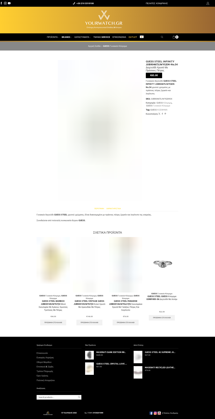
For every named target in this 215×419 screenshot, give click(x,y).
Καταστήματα (82, 37)
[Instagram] (5, 3)
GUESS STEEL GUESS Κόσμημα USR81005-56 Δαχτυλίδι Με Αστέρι (161, 297)
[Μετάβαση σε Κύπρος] (141, 37)
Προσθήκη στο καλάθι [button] (53, 322)
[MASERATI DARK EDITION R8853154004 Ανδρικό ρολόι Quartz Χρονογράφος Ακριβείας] (89, 355)
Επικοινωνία (119, 37)
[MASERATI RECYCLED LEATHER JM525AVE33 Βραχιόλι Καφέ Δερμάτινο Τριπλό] (138, 372)
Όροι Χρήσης (42, 376)
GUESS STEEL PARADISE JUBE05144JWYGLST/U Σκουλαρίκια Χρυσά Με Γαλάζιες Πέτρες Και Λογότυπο (125, 305)
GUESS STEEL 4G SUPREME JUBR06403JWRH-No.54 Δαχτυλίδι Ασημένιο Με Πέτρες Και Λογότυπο (160, 352)
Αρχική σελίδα (94, 46)
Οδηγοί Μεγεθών (44, 362)
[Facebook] (1, 3)
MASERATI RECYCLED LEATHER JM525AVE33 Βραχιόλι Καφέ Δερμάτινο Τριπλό (160, 367)
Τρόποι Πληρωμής (45, 371)
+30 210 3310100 (85, 3)
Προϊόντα (52, 37)
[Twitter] (9, 3)
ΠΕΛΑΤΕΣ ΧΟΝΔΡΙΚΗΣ (157, 3)
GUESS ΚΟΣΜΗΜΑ (158, 110)
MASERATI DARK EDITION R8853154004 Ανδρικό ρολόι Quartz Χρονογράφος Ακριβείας (111, 352)
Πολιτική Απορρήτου (46, 380)
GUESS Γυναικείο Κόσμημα (115, 46)
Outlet (133, 37)
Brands (66, 37)
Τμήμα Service (101, 37)
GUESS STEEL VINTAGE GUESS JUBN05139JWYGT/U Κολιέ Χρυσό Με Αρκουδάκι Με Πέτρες (89, 304)
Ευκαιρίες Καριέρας (45, 357)
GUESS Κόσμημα (164, 103)
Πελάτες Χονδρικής (170, 413)
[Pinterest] (165, 114)
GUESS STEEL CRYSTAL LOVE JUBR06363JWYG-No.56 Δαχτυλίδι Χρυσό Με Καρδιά (111, 364)
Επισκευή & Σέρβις (45, 366)
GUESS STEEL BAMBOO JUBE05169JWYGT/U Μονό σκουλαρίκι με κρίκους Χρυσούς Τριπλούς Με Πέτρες (53, 305)
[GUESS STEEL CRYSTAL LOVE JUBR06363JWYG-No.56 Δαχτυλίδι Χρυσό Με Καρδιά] (89, 368)
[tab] (99, 208)
